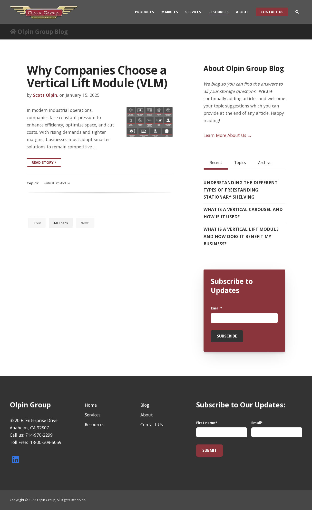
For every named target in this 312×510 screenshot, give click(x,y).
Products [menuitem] (144, 12)
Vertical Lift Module (57, 183)
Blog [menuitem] (144, 405)
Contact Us (272, 12)
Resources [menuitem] (218, 12)
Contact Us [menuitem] (151, 424)
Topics (240, 162)
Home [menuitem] (91, 405)
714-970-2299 (39, 435)
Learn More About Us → (228, 135)
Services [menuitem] (193, 12)
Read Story (43, 162)
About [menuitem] (242, 12)
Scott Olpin (45, 95)
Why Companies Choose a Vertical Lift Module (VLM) (97, 76)
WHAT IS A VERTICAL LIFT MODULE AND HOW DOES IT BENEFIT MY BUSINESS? (241, 236)
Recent (216, 162)
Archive (265, 162)
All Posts (61, 223)
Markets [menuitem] (169, 12)
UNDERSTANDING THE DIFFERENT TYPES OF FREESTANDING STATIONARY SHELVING (240, 190)
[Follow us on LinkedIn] (15, 459)
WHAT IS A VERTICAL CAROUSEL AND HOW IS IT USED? (243, 213)
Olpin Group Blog (43, 32)
